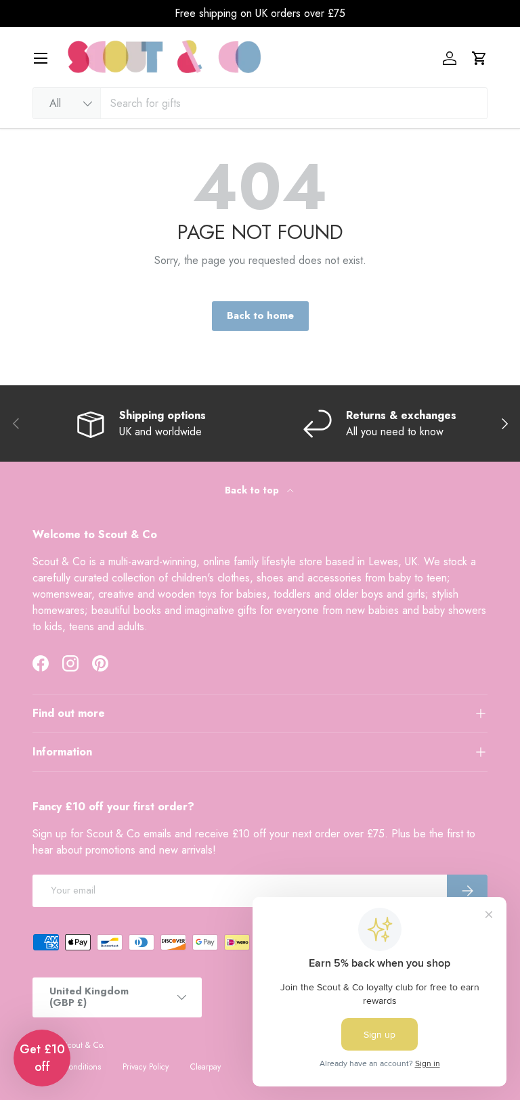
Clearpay (205, 1067)
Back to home (260, 315)
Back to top (253, 490)
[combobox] (260, 103)
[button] (479, 58)
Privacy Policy (146, 1067)
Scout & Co (82, 1045)
